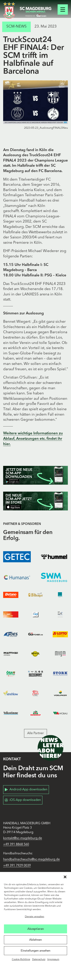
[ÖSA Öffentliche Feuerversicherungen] (10, 674)
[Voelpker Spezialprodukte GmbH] (60, 693)
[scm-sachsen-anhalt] (35, 12)
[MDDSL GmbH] (35, 654)
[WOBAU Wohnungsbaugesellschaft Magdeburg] (60, 713)
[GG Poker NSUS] (35, 634)
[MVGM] (60, 654)
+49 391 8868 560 (16, 844)
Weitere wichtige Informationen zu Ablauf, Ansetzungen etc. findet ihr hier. (33, 439)
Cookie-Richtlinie (21, 959)
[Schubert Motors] (35, 674)
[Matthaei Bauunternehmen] (10, 654)
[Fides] (10, 634)
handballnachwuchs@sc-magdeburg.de (31, 859)
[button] (65, 877)
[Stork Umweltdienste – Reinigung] (60, 674)
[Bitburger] (35, 595)
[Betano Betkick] (10, 595)
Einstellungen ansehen (35, 951)
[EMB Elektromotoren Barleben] (35, 614)
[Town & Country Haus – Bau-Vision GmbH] (35, 693)
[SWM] (54, 577)
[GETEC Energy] (17, 556)
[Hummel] (54, 556)
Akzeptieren (35, 929)
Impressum (53, 959)
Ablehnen (35, 940)
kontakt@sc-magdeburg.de (22, 838)
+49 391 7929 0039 (17, 865)
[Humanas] (17, 577)
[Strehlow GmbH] (10, 693)
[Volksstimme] (10, 713)
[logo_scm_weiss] (9, 10)
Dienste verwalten (34, 917)
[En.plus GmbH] (60, 614)
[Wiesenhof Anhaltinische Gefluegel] (35, 713)
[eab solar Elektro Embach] (10, 614)
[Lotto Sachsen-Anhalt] (60, 634)
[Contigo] (60, 595)
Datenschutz (38, 959)
